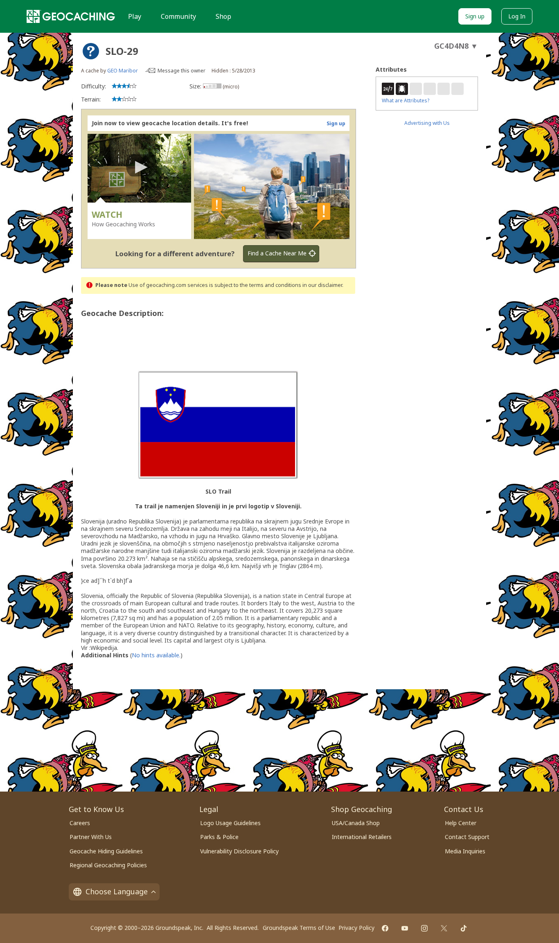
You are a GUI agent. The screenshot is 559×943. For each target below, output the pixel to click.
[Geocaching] (71, 16)
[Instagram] (424, 928)
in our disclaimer (322, 285)
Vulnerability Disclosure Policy (239, 851)
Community (178, 16)
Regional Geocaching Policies (108, 865)
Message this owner (181, 70)
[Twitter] (444, 928)
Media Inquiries (465, 851)
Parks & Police (219, 837)
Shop (223, 16)
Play (134, 16)
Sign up (475, 16)
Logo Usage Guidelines (230, 823)
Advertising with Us (427, 123)
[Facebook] (385, 928)
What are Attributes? (405, 100)
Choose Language (117, 891)
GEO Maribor (122, 70)
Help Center (460, 823)
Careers (80, 823)
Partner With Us (91, 837)
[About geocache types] (91, 51)
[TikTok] (464, 928)
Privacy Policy (356, 928)
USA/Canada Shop (356, 823)
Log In (516, 16)
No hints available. (156, 655)
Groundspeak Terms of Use (299, 928)
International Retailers (362, 837)
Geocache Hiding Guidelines (106, 851)
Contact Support (467, 837)
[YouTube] (405, 928)
